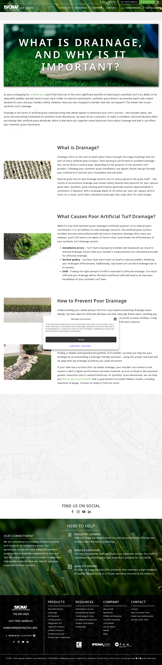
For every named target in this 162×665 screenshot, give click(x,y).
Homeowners (12, 628)
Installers (29, 628)
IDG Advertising (150, 658)
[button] (115, 319)
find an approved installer (76, 379)
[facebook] (72, 511)
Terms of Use (114, 658)
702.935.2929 (21, 614)
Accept (81, 339)
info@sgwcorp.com (66, 658)
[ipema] (101, 643)
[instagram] (78, 511)
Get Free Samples (21, 621)
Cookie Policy (75, 346)
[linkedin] (89, 511)
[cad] (79, 643)
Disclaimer (92, 658)
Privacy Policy (86, 346)
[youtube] (83, 511)
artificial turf (37, 94)
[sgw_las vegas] (19, 6)
